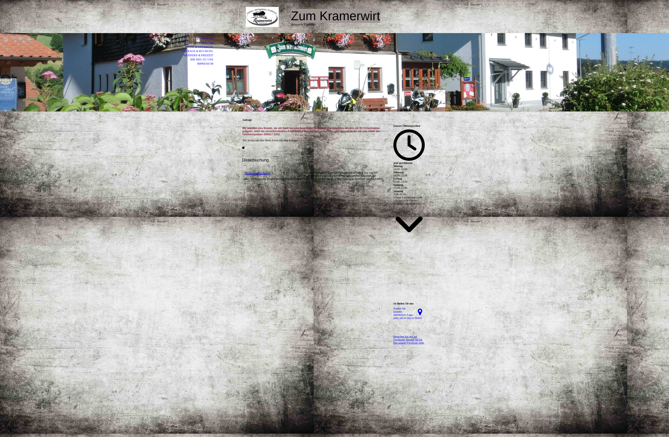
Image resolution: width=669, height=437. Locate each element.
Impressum (205, 63)
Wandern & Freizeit (198, 55)
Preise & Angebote (199, 46)
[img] (262, 17)
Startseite (205, 38)
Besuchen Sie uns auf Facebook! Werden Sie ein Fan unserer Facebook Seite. (409, 339)
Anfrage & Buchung (197, 51)
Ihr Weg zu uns (201, 59)
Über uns (206, 42)
